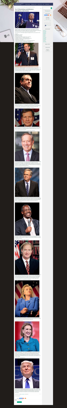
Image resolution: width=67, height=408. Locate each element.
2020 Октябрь (44, 31)
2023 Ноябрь (44, 41)
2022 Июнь (44, 35)
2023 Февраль (44, 39)
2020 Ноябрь (44, 32)
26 (46, 25)
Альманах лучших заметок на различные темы (19, 4)
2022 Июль (44, 36)
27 (47, 25)
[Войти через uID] (19, 398)
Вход (49, 11)
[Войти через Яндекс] (23, 398)
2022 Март (44, 34)
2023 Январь (44, 38)
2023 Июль (44, 40)
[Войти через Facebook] (21, 398)
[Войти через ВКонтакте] (20, 398)
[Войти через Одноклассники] (25, 398)
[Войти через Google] (24, 398)
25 (45, 25)
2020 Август (44, 30)
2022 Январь (44, 33)
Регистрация (46, 11)
